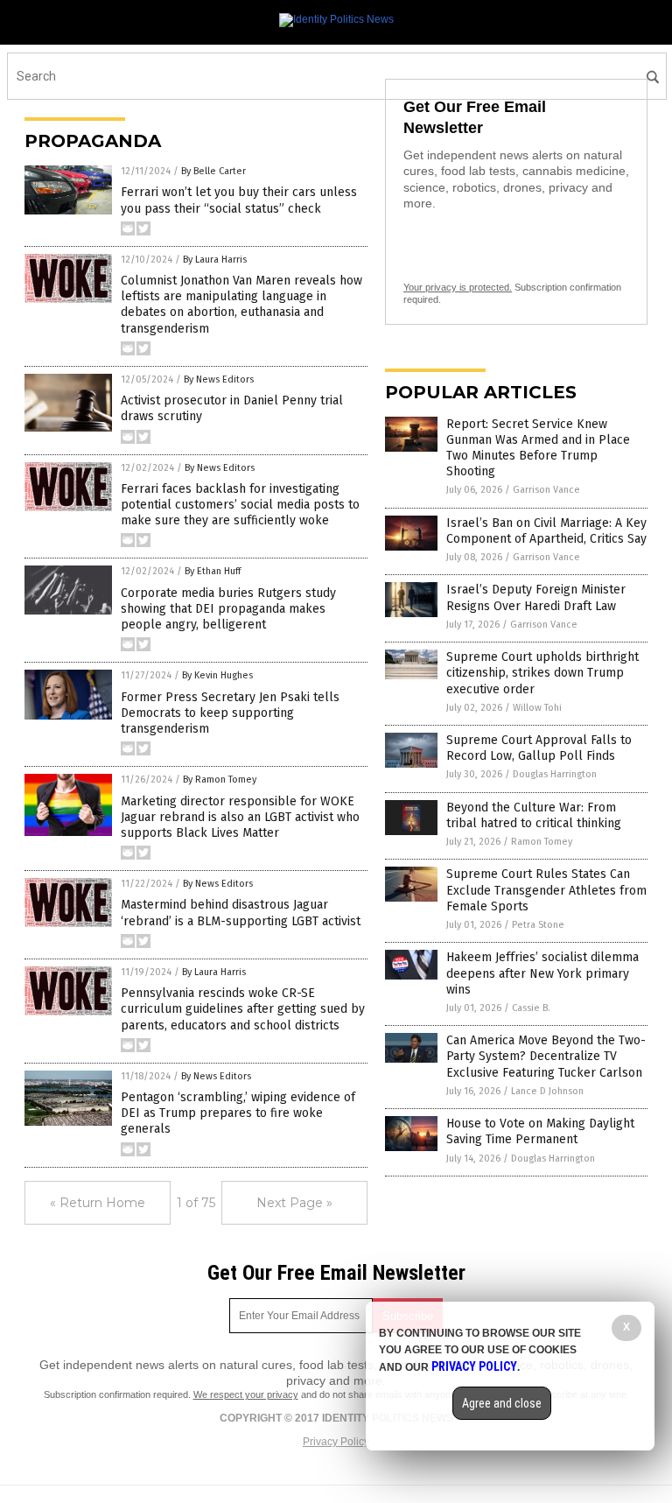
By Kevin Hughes (217, 675)
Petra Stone (538, 925)
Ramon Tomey (541, 841)
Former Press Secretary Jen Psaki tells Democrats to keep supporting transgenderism (230, 713)
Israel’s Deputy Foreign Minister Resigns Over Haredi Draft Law (536, 597)
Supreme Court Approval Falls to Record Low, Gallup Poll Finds (539, 748)
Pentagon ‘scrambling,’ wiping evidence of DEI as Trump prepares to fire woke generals (238, 1113)
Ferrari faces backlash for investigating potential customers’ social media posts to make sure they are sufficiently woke (240, 504)
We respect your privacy (245, 1394)
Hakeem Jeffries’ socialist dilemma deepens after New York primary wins (542, 973)
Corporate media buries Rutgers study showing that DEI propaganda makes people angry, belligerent (228, 609)
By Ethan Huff (213, 571)
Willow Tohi (537, 707)
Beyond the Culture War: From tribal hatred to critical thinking (533, 815)
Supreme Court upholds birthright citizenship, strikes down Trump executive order (542, 673)
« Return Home (97, 1203)
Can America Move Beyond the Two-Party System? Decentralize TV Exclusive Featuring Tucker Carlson (546, 1056)
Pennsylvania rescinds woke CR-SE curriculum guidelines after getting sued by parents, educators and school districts (243, 1009)
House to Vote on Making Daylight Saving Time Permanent (540, 1131)
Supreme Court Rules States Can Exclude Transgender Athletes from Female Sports (546, 890)
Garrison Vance (546, 489)
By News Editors (219, 379)
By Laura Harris (215, 259)
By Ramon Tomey (219, 779)
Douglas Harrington (555, 774)
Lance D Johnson (547, 1091)
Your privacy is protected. (457, 287)
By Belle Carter (213, 171)
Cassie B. (531, 1008)
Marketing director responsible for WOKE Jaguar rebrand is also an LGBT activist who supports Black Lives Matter (240, 817)
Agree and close (502, 1403)
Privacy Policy (336, 1442)
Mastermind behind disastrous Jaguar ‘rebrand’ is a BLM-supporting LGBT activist (240, 912)
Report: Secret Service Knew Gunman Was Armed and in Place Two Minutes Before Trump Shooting (538, 448)
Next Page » (294, 1203)
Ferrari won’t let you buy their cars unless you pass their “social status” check (239, 200)
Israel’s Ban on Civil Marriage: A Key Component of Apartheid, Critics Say (546, 531)
